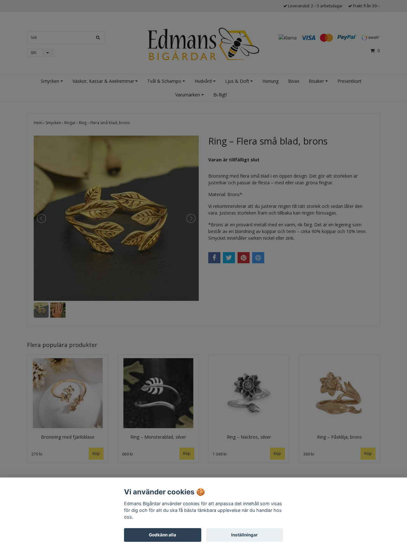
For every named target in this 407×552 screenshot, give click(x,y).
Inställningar (244, 534)
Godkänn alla (162, 534)
